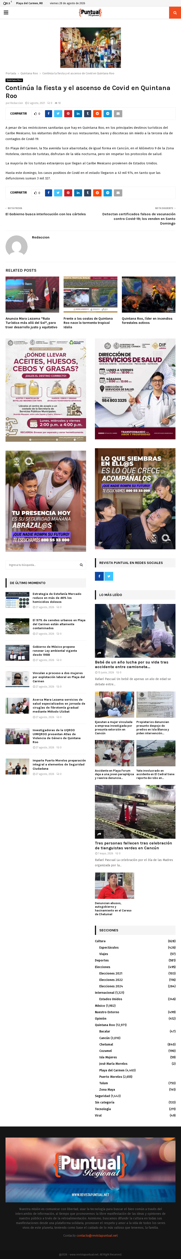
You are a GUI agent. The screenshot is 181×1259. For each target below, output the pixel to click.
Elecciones (102, 967)
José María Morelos (113, 1064)
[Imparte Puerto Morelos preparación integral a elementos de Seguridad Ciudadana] (17, 767)
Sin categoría (104, 1102)
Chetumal (106, 1044)
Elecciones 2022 (111, 980)
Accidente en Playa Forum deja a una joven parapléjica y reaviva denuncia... (114, 774)
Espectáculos (109, 948)
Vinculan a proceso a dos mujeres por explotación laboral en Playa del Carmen (59, 677)
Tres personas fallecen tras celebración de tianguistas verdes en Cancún (133, 845)
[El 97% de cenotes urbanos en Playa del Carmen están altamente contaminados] (17, 626)
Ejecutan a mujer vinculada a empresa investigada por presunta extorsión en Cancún (113, 727)
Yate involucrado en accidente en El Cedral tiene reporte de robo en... (155, 774)
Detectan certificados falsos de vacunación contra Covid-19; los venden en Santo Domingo (138, 219)
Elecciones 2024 (111, 986)
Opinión (100, 1019)
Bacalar (104, 1031)
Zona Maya (107, 1090)
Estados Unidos (110, 999)
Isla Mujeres (108, 1057)
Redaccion (16, 103)
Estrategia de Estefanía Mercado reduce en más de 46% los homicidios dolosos (57, 598)
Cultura (100, 941)
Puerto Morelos (110, 1077)
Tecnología (103, 1109)
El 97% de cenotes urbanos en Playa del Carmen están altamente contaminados (59, 624)
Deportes (102, 960)
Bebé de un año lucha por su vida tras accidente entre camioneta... (131, 664)
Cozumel (105, 1051)
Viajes (103, 954)
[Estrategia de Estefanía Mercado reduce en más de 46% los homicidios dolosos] (17, 600)
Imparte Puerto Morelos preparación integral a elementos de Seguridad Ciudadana (59, 764)
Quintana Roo (14, 80)
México (100, 1006)
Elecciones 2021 (110, 973)
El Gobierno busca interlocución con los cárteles (46, 214)
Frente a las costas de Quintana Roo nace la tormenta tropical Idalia (88, 323)
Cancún (104, 1038)
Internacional (104, 993)
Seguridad (102, 1096)
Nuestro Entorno (107, 1012)
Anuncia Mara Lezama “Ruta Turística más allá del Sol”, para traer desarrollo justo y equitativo (31, 323)
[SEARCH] (81, 565)
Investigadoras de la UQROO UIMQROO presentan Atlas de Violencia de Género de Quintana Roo (57, 736)
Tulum (103, 1083)
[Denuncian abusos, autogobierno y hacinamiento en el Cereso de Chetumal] (114, 886)
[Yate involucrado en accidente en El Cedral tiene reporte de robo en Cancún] (156, 753)
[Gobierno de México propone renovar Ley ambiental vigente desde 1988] (17, 653)
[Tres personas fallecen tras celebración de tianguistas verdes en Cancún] (135, 812)
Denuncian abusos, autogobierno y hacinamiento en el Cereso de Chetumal (113, 908)
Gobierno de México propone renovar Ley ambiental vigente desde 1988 (55, 651)
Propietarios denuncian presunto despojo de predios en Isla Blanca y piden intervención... (152, 727)
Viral (98, 1115)
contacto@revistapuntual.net (97, 1236)
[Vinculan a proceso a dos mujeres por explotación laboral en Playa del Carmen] (17, 679)
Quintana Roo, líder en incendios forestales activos (147, 321)
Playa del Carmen (111, 1070)
